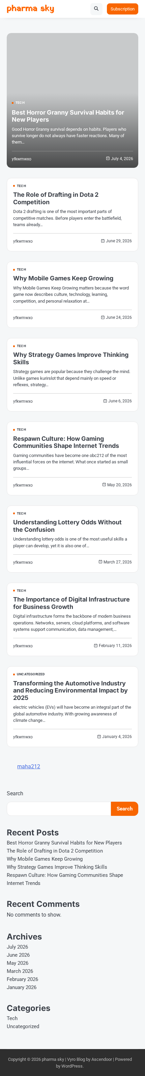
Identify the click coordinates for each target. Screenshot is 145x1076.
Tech (20, 102)
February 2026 (22, 979)
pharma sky (30, 8)
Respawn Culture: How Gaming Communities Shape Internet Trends (66, 442)
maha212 (28, 766)
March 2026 (20, 971)
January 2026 (21, 987)
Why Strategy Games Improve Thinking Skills (57, 867)
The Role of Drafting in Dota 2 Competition (55, 851)
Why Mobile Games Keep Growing (63, 278)
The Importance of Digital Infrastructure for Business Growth (71, 603)
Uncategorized (31, 674)
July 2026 (17, 947)
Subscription (123, 8)
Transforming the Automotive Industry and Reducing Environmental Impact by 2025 (70, 690)
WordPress (72, 1066)
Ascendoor (101, 1059)
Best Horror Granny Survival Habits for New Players (64, 843)
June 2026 (18, 955)
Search (15, 793)
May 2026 (17, 963)
